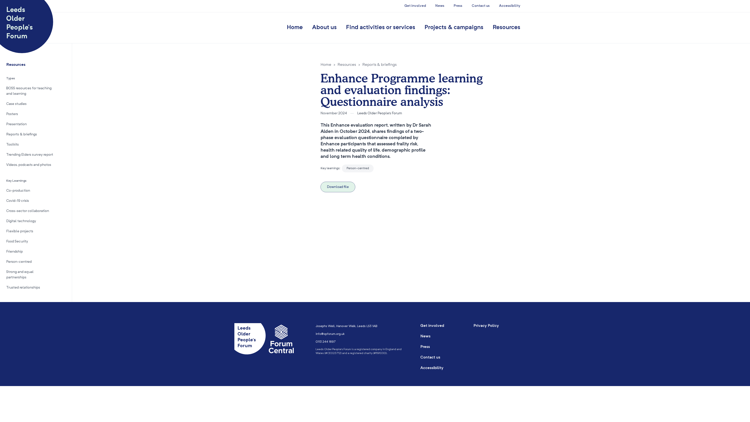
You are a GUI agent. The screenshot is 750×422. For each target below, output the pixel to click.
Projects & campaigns (454, 27)
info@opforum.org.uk (330, 334)
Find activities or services (380, 27)
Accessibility (509, 6)
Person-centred (357, 168)
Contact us (481, 6)
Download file (338, 187)
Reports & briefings (379, 65)
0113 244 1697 (326, 341)
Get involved (415, 6)
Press (458, 6)
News (439, 6)
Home (295, 27)
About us (324, 27)
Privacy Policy (486, 326)
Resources (506, 27)
